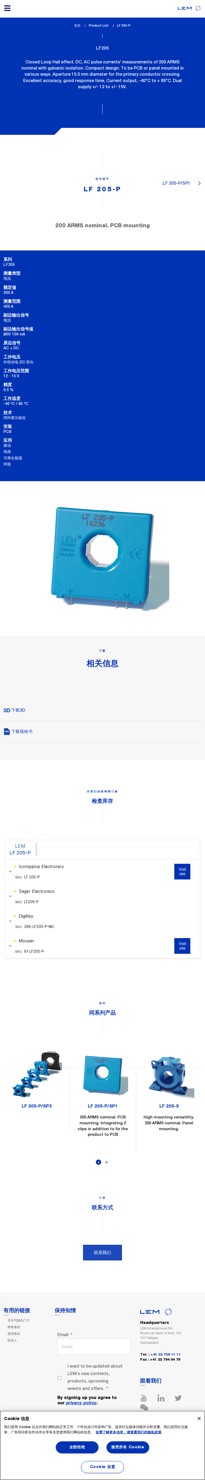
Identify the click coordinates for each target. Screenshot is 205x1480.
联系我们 (102, 1252)
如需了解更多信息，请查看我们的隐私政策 (128, 1432)
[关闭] (199, 1418)
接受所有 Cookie (127, 1447)
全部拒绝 (77, 1447)
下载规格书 (21, 731)
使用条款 (13, 1333)
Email (62, 1334)
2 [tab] (106, 1162)
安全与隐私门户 (18, 1320)
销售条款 (13, 1327)
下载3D (17, 710)
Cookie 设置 (102, 1467)
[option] (36, 1082)
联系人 (12, 1340)
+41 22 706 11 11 (166, 1354)
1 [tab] (98, 1162)
